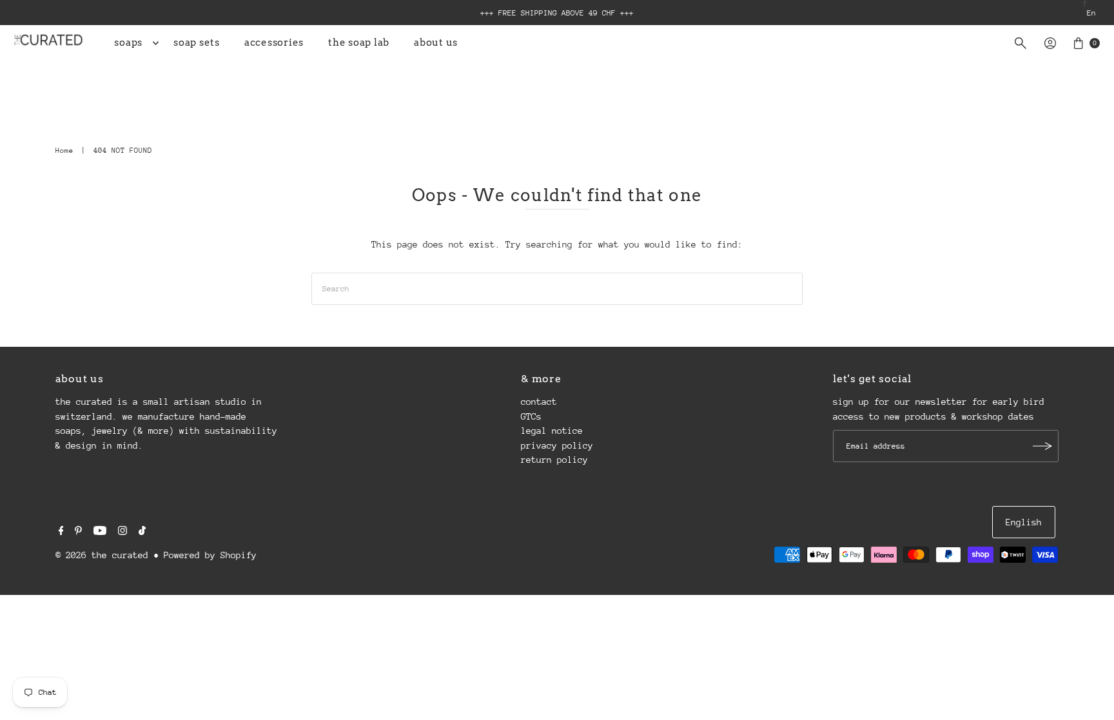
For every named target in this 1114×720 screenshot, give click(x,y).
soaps (128, 42)
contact (539, 401)
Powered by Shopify (210, 555)
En (1091, 12)
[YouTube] (99, 531)
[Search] (1020, 43)
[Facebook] (61, 531)
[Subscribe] (1042, 446)
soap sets (196, 42)
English (1024, 522)
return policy (554, 459)
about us (436, 42)
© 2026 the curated (101, 555)
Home (64, 150)
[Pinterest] (78, 531)
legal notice (552, 430)
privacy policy (557, 445)
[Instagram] (122, 531)
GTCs (531, 416)
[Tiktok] (142, 531)
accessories (274, 42)
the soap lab (358, 42)
